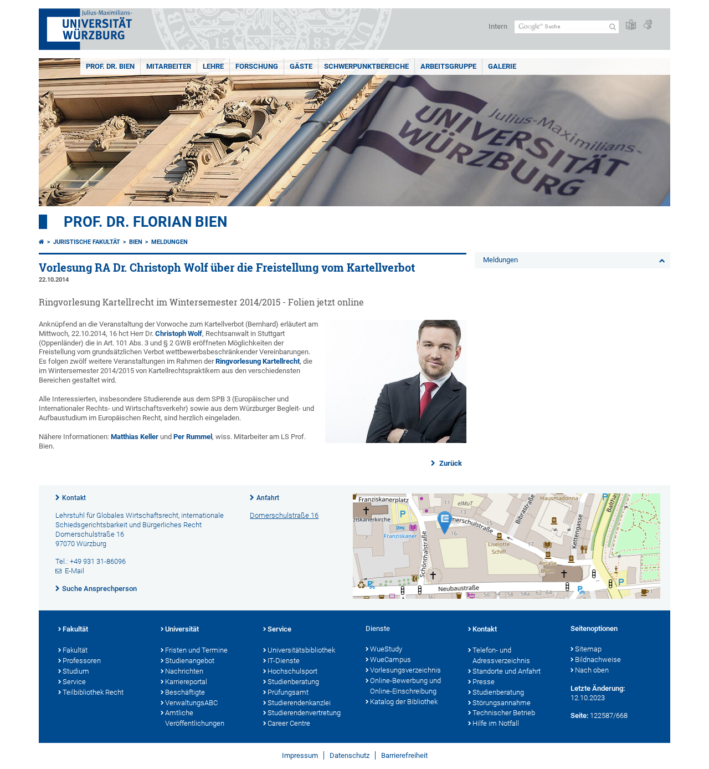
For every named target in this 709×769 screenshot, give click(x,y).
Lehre (213, 66)
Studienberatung (293, 682)
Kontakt (74, 498)
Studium (76, 671)
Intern (498, 26)
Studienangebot (189, 660)
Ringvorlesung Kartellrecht (257, 361)
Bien (135, 242)
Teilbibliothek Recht (93, 692)
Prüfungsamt (288, 692)
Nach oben (592, 670)
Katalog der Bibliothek (404, 701)
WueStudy (386, 649)
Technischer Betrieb (503, 713)
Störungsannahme (501, 703)
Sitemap (588, 649)
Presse (483, 682)
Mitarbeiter (168, 66)
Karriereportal (186, 682)
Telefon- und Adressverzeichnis (501, 655)
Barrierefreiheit (404, 755)
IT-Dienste (284, 660)
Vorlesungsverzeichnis (405, 670)
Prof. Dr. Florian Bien (145, 221)
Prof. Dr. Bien (110, 66)
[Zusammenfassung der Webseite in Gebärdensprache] (647, 25)
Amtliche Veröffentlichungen (194, 718)
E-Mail (74, 571)
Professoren (82, 660)
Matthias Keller (134, 436)
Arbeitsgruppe (448, 66)
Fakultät (75, 629)
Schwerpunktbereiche (366, 66)
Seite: (579, 715)
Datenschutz (349, 755)
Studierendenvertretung (304, 713)
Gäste (301, 66)
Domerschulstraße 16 (284, 515)
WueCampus (390, 659)
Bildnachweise (598, 659)
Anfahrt (267, 498)
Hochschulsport (292, 671)
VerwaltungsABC (191, 703)
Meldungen (169, 242)
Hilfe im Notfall (495, 723)
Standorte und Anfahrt (506, 671)
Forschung (256, 66)
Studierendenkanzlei (299, 703)
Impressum (300, 755)
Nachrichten (184, 671)
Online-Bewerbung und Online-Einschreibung (405, 685)
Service (74, 682)
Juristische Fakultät (86, 242)
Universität (182, 629)
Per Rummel (192, 436)
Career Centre (289, 723)
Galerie (502, 66)
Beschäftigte (185, 692)
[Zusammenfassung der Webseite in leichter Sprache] (631, 25)
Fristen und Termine (196, 650)
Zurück (450, 463)
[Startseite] (41, 242)
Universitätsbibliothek (301, 650)
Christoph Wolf (178, 333)
